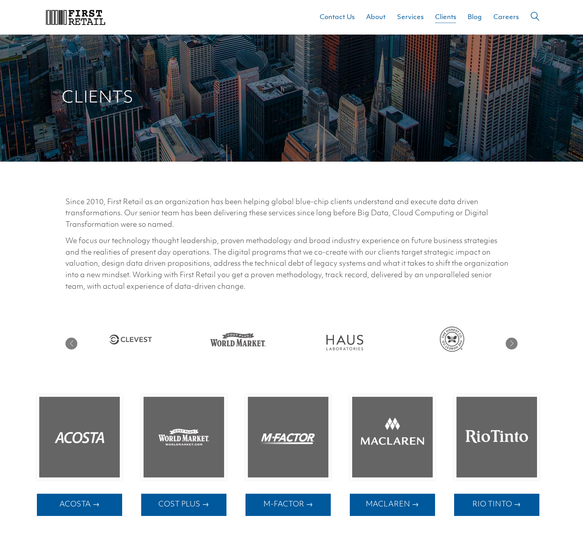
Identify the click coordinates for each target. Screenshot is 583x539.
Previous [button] (71, 344)
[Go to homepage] (75, 17)
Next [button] (512, 344)
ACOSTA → (79, 504)
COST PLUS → (183, 504)
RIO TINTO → (496, 504)
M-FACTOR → (288, 504)
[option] (130, 339)
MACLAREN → (392, 504)
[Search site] (535, 18)
